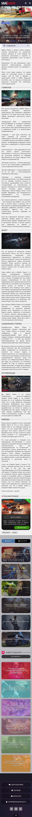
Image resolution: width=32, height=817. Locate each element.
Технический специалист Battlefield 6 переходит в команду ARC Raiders (16, 605)
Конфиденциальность (17, 802)
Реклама (17, 790)
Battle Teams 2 (16, 517)
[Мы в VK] (11, 809)
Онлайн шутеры (8, 501)
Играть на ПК (23, 527)
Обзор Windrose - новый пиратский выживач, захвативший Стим (16, 554)
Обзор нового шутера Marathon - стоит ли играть (16, 588)
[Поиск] (30, 3)
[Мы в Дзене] (16, 809)
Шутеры (15, 532)
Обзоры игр (5, 23)
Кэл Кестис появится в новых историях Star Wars (16, 622)
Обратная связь (17, 785)
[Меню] (26, 3)
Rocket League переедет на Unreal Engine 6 (16, 639)
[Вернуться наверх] (16, 815)
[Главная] (8, 3)
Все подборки (15, 656)
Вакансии (17, 796)
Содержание (11, 45)
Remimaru (14, 41)
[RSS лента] (20, 809)
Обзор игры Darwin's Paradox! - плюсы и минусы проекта (16, 571)
